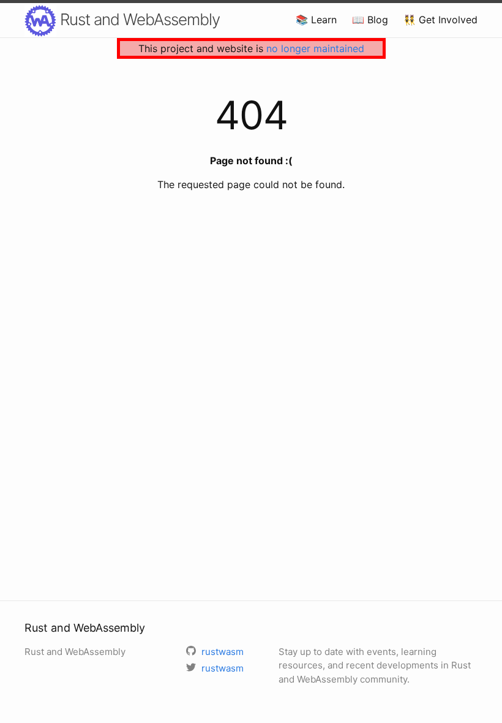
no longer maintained (315, 48)
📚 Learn (316, 19)
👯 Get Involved (440, 19)
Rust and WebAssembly (138, 19)
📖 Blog (370, 19)
